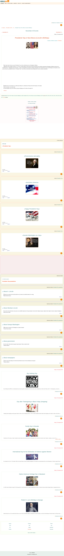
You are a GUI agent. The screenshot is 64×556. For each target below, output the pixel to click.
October (10, 529)
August (29, 527)
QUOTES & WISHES (10, 3)
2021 (55, 95)
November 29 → (59, 32)
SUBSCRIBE (15, 3)
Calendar (3, 27)
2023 (51, 95)
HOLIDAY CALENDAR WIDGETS (26, 3)
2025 (47, 95)
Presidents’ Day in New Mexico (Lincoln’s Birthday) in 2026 (13, 95)
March (51, 523)
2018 (61, 95)
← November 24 (4, 32)
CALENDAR (2, 3)
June (51, 525)
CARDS (5, 3)
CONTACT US (19, 3)
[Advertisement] (30, 12)
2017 (2, 97)
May (29, 525)
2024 (49, 95)
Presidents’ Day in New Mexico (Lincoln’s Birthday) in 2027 (33, 95)
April (10, 525)
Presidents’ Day (59, 178)
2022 (53, 95)
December (51, 529)
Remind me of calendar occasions (57, 22)
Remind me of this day (59, 391)
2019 (59, 95)
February (29, 523)
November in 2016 (9, 27)
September (51, 527)
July (10, 527)
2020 (57, 95)
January (10, 523)
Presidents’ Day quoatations (58, 287)
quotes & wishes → (58, 439)
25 (13, 27)
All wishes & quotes (5, 279)
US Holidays (60, 40)
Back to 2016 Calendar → (32, 532)
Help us (5, 90)
